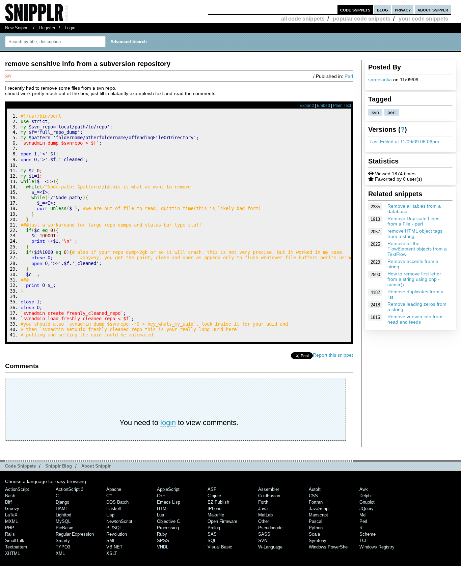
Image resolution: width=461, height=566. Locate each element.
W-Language (270, 546)
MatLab (265, 514)
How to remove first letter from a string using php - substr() (414, 279)
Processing (168, 527)
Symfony (317, 540)
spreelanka (380, 79)
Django (62, 502)
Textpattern (16, 546)
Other (263, 521)
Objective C (168, 521)
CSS (313, 495)
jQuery (366, 508)
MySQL (63, 521)
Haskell (113, 508)
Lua (160, 514)
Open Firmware (222, 521)
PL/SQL (114, 527)
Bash (10, 495)
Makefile (216, 514)
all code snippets (303, 19)
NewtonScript (119, 521)
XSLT (111, 553)
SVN (262, 540)
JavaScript (319, 508)
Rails (10, 534)
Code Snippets (20, 466)
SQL (212, 540)
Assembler (268, 489)
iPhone (214, 508)
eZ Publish (218, 502)
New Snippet (17, 27)
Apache (113, 489)
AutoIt (315, 489)
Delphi (365, 495)
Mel (363, 514)
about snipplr (432, 9)
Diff (8, 502)
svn (375, 112)
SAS (212, 534)
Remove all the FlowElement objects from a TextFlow (417, 249)
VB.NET (114, 546)
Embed (323, 105)
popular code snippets (361, 19)
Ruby (162, 534)
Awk (363, 489)
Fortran (316, 502)
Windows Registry (377, 546)
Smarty (63, 540)
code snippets (355, 9)
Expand (307, 105)
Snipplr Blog (58, 466)
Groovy (12, 508)
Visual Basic (220, 546)
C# (109, 495)
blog (382, 9)
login (168, 422)
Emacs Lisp (168, 502)
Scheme (367, 534)
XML (60, 553)
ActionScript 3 (69, 489)
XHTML (12, 553)
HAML (62, 508)
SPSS (163, 540)
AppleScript (168, 489)
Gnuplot (367, 502)
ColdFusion (269, 495)
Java (263, 508)
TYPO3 (63, 546)
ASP (212, 489)
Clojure (214, 495)
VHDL (162, 546)
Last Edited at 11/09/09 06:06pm (404, 141)
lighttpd (63, 514)
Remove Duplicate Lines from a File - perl (413, 221)
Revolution (116, 534)
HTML (163, 508)
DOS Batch (117, 502)
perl (391, 112)
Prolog (214, 527)
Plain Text (342, 105)
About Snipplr (96, 466)
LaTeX (11, 514)
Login (70, 27)
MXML (11, 521)
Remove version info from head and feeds (414, 319)
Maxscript (318, 514)
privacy (403, 9)
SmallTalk (14, 540)
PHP (9, 527)
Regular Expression (75, 534)
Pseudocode (270, 527)
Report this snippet (333, 355)
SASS (264, 534)
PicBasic (64, 527)
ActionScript (17, 489)
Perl (349, 76)
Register (47, 27)
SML (110, 540)
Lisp (110, 514)
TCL (363, 540)
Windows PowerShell (329, 546)
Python (316, 527)
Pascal (315, 521)
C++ (161, 495)
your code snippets (423, 19)
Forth (263, 502)
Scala (314, 534)
